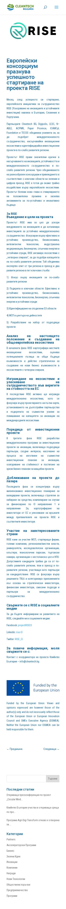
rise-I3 (19, 632)
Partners (11, 839)
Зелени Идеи (13, 856)
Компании (12, 867)
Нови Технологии (16, 879)
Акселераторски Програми (21, 845)
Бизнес (10, 850)
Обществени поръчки (18, 884)
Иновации (12, 861)
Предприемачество (17, 890)
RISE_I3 (19, 639)
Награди (11, 873)
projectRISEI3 (25, 625)
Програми (12, 895)
